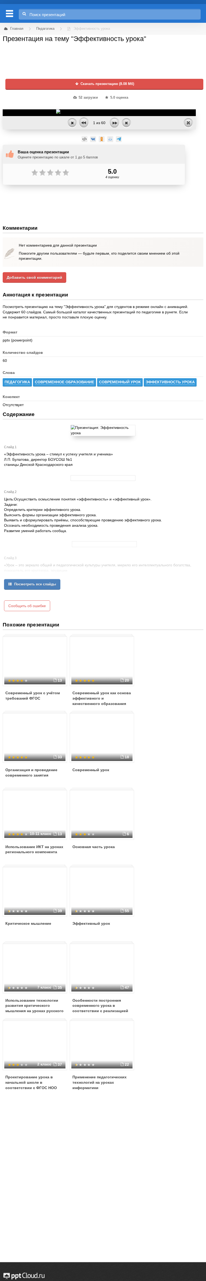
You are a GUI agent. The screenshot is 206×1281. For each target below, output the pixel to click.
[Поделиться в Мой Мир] (110, 139)
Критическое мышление (28, 923)
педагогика (17, 382)
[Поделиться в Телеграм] (119, 139)
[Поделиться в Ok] (102, 139)
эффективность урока (170, 382)
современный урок (120, 382)
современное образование (64, 382)
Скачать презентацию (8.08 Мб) (106, 84)
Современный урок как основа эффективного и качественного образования (101, 698)
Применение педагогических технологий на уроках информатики (99, 1082)
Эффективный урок (91, 923)
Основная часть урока (93, 847)
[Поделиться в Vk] (93, 139)
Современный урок (90, 770)
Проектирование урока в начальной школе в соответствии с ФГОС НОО (31, 1082)
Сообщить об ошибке (27, 606)
